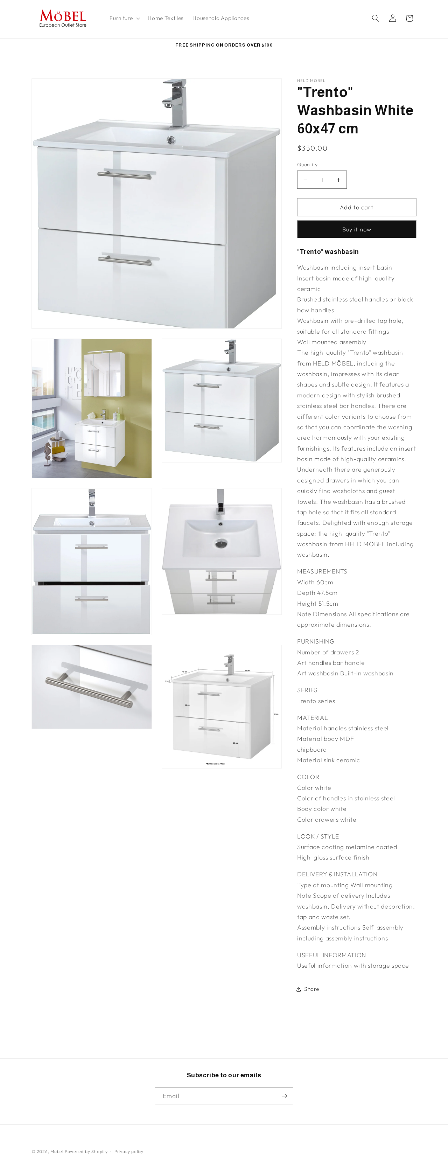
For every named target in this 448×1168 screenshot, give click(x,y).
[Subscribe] (284, 1096)
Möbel (56, 1151)
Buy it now (357, 229)
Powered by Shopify (86, 1151)
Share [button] (311, 989)
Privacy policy (129, 1151)
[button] (124, 18)
